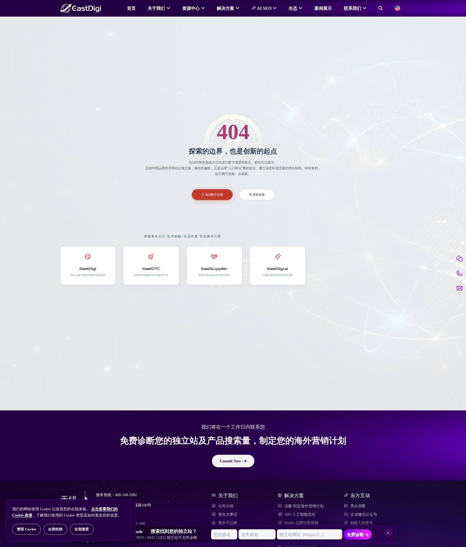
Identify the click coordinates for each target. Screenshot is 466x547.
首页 (131, 8)
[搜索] (380, 8)
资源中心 (191, 8)
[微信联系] (459, 258)
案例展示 (323, 8)
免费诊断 (358, 534)
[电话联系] (459, 273)
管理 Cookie (26, 529)
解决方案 (225, 8)
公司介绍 (225, 506)
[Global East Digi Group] (397, 8)
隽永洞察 (358, 506)
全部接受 (82, 529)
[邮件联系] (459, 288)
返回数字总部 (213, 194)
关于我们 (156, 8)
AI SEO (263, 8)
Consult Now (230, 461)
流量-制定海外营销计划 (304, 506)
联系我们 (352, 8)
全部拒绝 (55, 529)
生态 (293, 8)
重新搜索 (258, 194)
